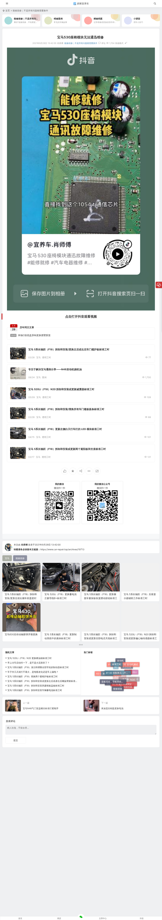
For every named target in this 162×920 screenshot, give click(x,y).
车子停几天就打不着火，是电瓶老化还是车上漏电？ (32, 671)
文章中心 (103, 918)
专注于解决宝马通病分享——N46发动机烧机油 (55, 369)
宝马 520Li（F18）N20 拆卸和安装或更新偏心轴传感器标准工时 (140, 638)
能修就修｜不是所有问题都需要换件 (30, 10)
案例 (44, 377)
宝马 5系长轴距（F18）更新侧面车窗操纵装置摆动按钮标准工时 (100, 598)
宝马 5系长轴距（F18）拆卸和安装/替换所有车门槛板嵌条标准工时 (66, 409)
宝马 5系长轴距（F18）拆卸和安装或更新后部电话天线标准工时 (100, 638)
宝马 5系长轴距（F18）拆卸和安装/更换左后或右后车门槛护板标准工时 (68, 349)
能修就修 (117, 678)
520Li (134, 676)
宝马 (38, 357)
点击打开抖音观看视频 (81, 316)
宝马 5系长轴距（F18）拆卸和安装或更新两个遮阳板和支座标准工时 (67, 449)
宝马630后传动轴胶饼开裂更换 (21, 634)
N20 (132, 671)
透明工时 (46, 357)
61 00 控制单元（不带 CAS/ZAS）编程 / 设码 (118, 661)
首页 (7, 10)
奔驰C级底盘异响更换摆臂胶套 (31, 335)
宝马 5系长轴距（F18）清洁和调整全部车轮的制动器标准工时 (38, 667)
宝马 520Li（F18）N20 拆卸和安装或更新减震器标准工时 (61, 389)
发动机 (120, 671)
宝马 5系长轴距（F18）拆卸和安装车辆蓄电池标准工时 (34, 690)
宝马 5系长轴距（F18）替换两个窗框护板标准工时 (32, 676)
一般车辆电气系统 (129, 685)
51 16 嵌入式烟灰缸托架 (124, 668)
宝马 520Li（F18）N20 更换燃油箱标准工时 (29, 658)
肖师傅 (24, 544)
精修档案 (127, 680)
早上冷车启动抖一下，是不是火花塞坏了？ (28, 662)
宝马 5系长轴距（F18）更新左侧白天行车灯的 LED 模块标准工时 (65, 429)
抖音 (142, 918)
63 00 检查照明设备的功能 (108, 681)
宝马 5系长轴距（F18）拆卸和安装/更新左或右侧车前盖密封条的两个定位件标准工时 (21, 598)
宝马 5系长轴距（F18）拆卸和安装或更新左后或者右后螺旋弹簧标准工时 (43, 681)
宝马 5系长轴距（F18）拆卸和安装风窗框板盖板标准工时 (35, 685)
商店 (59, 918)
